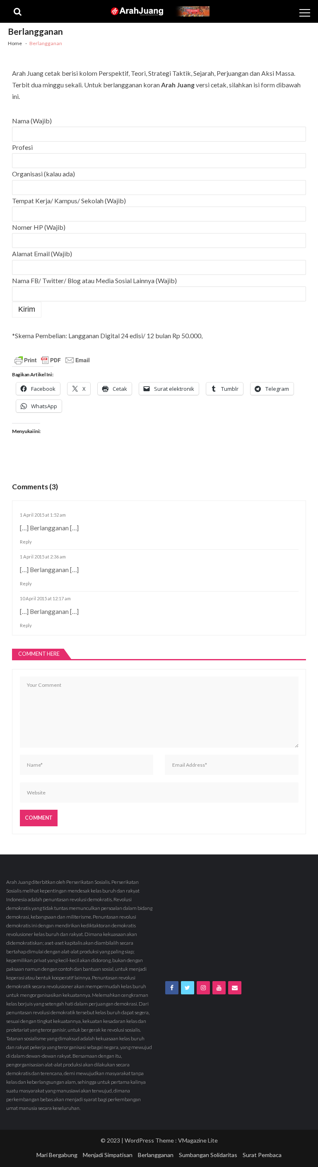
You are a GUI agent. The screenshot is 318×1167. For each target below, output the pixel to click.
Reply (26, 541)
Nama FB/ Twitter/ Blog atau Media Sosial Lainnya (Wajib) (94, 280)
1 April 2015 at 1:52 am (43, 514)
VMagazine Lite (198, 1140)
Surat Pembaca (262, 1154)
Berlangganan (155, 1154)
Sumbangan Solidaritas (208, 1154)
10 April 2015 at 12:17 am (45, 598)
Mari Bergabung (56, 1154)
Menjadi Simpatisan (107, 1154)
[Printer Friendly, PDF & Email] (52, 360)
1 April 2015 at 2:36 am (43, 556)
